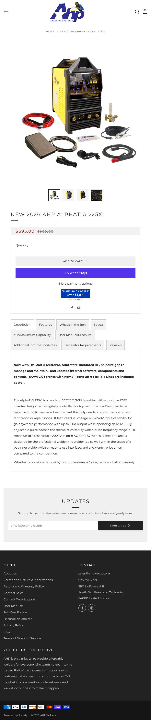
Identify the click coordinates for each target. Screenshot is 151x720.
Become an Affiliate (18, 619)
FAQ (7, 632)
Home (50, 31)
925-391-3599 (87, 580)
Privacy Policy (14, 625)
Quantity (22, 245)
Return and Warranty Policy (24, 586)
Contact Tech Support (19, 599)
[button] (54, 195)
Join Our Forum (15, 612)
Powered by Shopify (15, 715)
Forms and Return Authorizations (28, 580)
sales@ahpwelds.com (94, 573)
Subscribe (118, 525)
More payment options (75, 283)
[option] (75, 111)
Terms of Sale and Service (22, 638)
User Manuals (13, 606)
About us (10, 573)
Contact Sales (13, 593)
